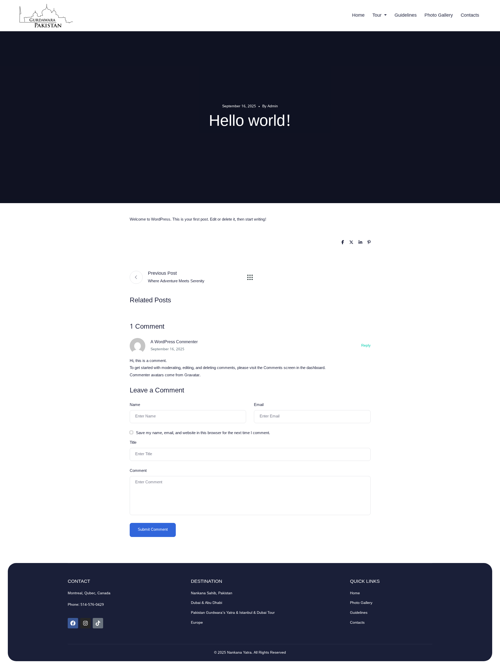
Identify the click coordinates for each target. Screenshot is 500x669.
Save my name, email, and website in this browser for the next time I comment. (203, 433)
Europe (197, 622)
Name (135, 405)
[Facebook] (73, 623)
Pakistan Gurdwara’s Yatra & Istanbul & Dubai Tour (233, 612)
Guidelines (406, 15)
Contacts (470, 15)
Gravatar (191, 375)
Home (358, 15)
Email (259, 405)
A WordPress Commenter (174, 342)
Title (133, 442)
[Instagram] (85, 623)
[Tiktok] (98, 623)
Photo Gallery (438, 15)
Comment (138, 470)
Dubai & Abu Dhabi (206, 603)
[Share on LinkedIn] (360, 243)
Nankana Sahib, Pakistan (211, 593)
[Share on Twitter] (351, 243)
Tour (377, 15)
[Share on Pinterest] (369, 243)
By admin (270, 106)
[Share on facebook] (342, 243)
